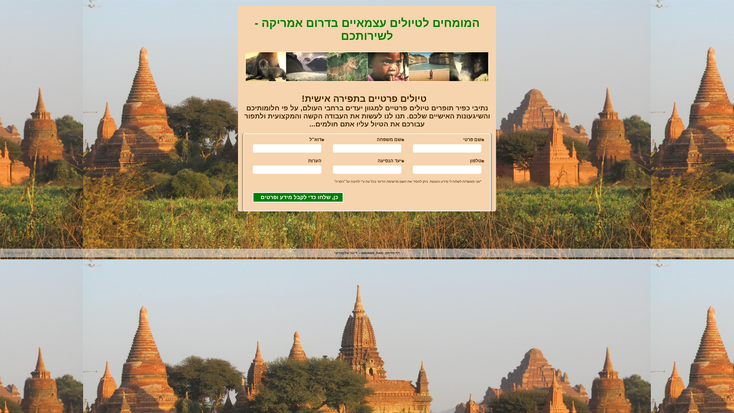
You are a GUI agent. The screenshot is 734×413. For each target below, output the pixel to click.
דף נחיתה (392, 253)
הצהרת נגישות (14, 253)
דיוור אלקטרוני (345, 253)
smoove (367, 253)
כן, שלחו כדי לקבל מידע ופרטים (299, 197)
